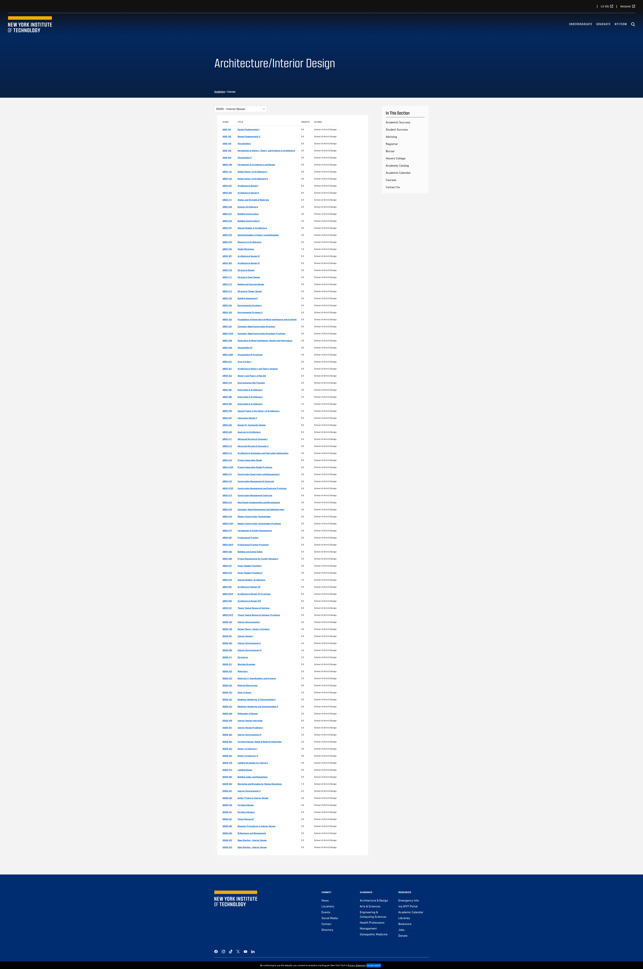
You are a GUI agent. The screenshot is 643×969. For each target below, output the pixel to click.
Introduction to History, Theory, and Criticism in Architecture (266, 150)
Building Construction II (249, 221)
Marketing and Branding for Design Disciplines (260, 784)
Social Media (330, 918)
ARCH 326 (227, 319)
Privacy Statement (357, 965)
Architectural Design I (248, 185)
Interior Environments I (249, 622)
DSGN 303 (227, 734)
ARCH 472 (227, 481)
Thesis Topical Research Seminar (254, 608)
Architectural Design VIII (249, 601)
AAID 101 (227, 129)
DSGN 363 (227, 756)
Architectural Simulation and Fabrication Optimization (263, 453)
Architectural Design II (248, 193)
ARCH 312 (227, 284)
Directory (327, 929)
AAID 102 (227, 136)
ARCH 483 (227, 551)
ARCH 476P (228, 523)
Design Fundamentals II (249, 136)
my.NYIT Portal (408, 906)
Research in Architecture (249, 242)
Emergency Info (408, 900)
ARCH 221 (227, 214)
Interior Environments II (249, 643)
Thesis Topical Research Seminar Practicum (259, 615)
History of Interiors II (248, 756)
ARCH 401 (227, 418)
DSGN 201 (227, 636)
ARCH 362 (227, 375)
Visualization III (245, 347)
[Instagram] (223, 951)
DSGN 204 (227, 650)
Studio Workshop (246, 249)
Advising (391, 136)
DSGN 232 (227, 692)
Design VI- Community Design (252, 425)
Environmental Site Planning (251, 383)
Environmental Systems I (250, 305)
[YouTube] (245, 951)
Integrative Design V (247, 418)
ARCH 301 (227, 256)
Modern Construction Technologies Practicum (259, 523)
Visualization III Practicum (250, 354)
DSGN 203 (227, 643)
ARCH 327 (227, 326)
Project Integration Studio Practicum (255, 467)
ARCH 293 (227, 242)
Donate (402, 935)
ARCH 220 (227, 207)
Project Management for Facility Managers (258, 558)
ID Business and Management (252, 833)
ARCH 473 (227, 495)
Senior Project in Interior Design (253, 798)
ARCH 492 (227, 573)
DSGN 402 (227, 798)
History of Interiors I (247, 748)
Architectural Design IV (249, 263)
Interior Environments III (249, 650)
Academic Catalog (397, 165)
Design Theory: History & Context (253, 629)
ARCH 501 (227, 587)
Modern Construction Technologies (254, 516)
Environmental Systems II (250, 312)
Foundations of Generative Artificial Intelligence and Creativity (267, 319)
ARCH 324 (227, 305)
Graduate (603, 24)
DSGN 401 (227, 791)
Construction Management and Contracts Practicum (262, 488)
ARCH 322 (227, 298)
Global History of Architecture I (252, 171)
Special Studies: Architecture (251, 580)
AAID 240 (227, 157)
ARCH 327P (228, 333)
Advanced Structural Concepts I (253, 439)
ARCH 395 (227, 411)
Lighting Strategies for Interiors (253, 763)
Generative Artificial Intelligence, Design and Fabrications (265, 340)
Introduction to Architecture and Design (256, 164)
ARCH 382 (227, 397)
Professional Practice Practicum (253, 544)
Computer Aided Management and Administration (261, 509)
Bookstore (404, 924)
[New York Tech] (30, 24)
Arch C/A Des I (245, 361)
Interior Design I (245, 636)
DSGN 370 (227, 763)
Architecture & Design (374, 900)
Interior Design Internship (250, 720)
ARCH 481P (228, 544)
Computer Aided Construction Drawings (256, 326)
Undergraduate (580, 24)
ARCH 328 (227, 340)
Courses (391, 180)
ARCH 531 (227, 608)
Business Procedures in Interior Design (256, 826)
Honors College (395, 158)
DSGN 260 (227, 713)
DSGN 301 (227, 727)
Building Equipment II (248, 298)
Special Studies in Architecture (252, 228)
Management (368, 928)
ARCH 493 (227, 580)
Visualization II (245, 157)
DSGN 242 (227, 699)
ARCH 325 (227, 312)
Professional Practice (248, 537)
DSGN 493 (227, 847)
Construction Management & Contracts (256, 481)
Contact (326, 924)
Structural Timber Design (250, 291)
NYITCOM (621, 24)
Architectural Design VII (249, 587)
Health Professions (372, 922)
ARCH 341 (227, 361)
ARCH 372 (227, 383)
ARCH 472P (228, 488)
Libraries (404, 918)
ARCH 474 (227, 502)
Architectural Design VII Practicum (254, 594)
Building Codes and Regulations (253, 777)
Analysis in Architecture (249, 432)
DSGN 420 (227, 805)
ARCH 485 (227, 558)
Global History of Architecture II (253, 178)
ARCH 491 (227, 566)
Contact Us (393, 187)
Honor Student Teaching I (250, 566)
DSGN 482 (227, 826)
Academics (219, 91)
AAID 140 (227, 143)
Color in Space (244, 692)
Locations (328, 906)
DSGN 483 (227, 833)
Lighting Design (245, 770)
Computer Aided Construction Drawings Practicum (261, 333)
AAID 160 (227, 150)
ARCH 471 (227, 474)
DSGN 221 (227, 664)
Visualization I (244, 143)
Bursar (390, 151)
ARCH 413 (227, 453)
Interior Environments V (249, 791)
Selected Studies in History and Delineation (258, 235)
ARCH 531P (228, 615)
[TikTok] (230, 951)
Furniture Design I (246, 812)
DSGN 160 (227, 629)
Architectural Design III (249, 256)
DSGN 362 (227, 748)
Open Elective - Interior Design (252, 840)
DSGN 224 (227, 685)
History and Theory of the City (252, 375)
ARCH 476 (227, 516)
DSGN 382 (227, 777)
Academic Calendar (398, 172)
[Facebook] (216, 951)
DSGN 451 (227, 819)
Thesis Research (246, 819)
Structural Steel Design (249, 277)
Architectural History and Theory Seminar (258, 368)
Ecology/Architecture (248, 207)
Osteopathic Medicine (373, 934)
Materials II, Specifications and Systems (257, 678)
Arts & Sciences (370, 906)
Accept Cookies (373, 965)
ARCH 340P (228, 354)
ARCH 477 (227, 530)
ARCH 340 (227, 347)
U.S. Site (605, 6)
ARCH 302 (227, 263)
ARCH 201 (227, 185)
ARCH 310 (227, 270)
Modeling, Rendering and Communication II (258, 706)
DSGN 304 (227, 741)
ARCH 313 (227, 291)
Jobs (401, 929)
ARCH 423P (228, 467)
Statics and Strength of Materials (253, 200)
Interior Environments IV (249, 734)
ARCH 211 (227, 200)
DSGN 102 (227, 622)
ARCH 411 (227, 439)
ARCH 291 (227, 228)
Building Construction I (248, 214)
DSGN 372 (227, 770)
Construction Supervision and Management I (259, 474)
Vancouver (625, 6)
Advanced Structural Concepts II (253, 446)
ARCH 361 (227, 368)
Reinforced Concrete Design (251, 284)
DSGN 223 (227, 678)
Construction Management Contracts (255, 495)
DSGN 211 (227, 657)
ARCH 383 (227, 404)
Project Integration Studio (250, 460)
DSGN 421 (227, 812)
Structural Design (246, 270)
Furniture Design (246, 805)
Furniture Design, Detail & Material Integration (260, 741)
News (325, 900)
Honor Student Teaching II (250, 573)
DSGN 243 (227, 706)
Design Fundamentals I (249, 129)
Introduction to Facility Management (255, 530)
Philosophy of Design (248, 713)
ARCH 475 (227, 509)
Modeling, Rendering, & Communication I (257, 699)
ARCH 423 (227, 460)
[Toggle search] (633, 24)
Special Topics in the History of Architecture (258, 411)
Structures (243, 657)
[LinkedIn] (253, 951)
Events (326, 912)
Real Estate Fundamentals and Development (259, 502)
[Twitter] (238, 951)
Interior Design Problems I (250, 727)
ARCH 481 (227, 537)
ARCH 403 (227, 432)
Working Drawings (246, 664)
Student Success (397, 129)
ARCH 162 (227, 178)
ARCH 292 (227, 235)
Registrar (392, 144)
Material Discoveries (248, 685)
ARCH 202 (227, 193)
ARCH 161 (227, 171)
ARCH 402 (227, 425)
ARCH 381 (227, 390)
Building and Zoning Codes (250, 551)
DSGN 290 (227, 720)
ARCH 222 (227, 221)
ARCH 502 (227, 601)
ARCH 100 (227, 164)
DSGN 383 (227, 784)
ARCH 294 (227, 249)
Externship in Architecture (250, 390)
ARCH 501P (228, 594)
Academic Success (398, 122)
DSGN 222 (227, 671)
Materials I (243, 671)
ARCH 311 (227, 277)
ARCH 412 (227, 446)
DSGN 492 (227, 840)
